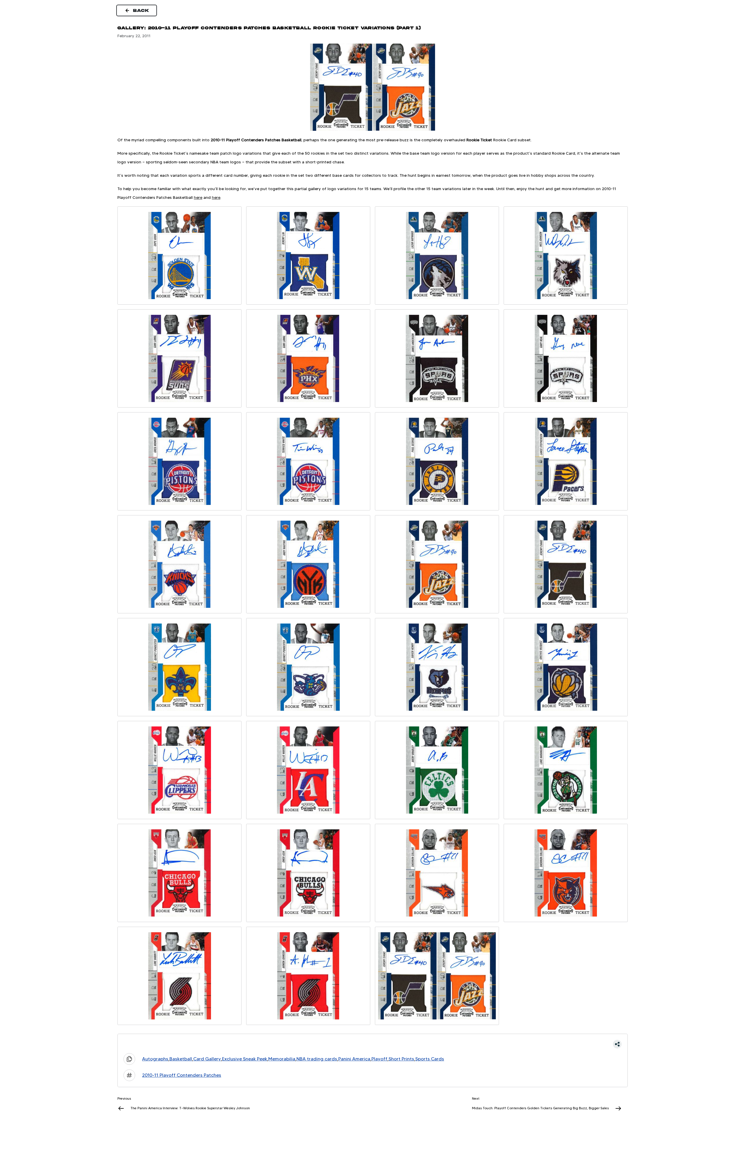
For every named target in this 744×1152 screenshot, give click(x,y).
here (198, 197)
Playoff (379, 1059)
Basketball (180, 1059)
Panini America (354, 1059)
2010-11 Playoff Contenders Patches (181, 1075)
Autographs (155, 1059)
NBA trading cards (316, 1059)
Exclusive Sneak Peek (244, 1059)
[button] (373, 1044)
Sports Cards (429, 1059)
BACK (141, 10)
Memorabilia (281, 1059)
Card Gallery (207, 1059)
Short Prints (401, 1059)
